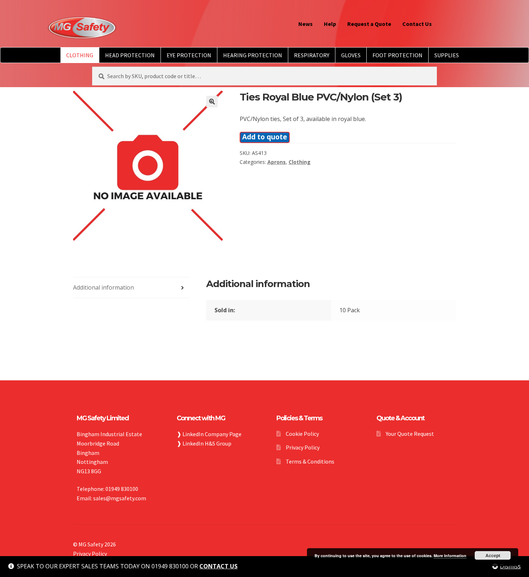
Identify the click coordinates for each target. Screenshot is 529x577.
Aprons (276, 161)
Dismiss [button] (510, 566)
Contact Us (417, 23)
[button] (212, 101)
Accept (492, 555)
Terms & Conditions (310, 461)
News (305, 23)
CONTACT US (218, 566)
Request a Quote (369, 23)
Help (330, 23)
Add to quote (264, 137)
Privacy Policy (303, 447)
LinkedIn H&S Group (206, 443)
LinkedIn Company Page (211, 434)
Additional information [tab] (103, 287)
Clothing (300, 161)
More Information (450, 555)
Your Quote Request (410, 433)
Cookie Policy (302, 433)
